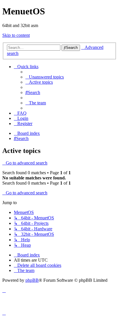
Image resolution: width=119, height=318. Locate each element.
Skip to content (16, 35)
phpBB (32, 280)
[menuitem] (44, 76)
